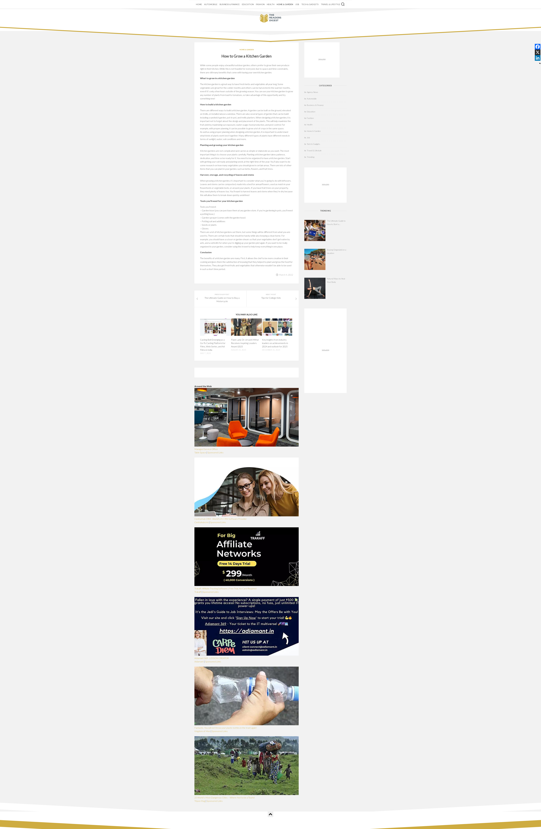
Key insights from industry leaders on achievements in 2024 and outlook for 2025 (275, 343)
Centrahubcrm (201, 522)
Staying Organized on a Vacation (336, 251)
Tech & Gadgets (310, 4)
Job (297, 4)
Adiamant (199, 661)
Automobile (210, 4)
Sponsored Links (215, 452)
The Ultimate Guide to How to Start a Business (336, 223)
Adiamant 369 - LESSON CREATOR (211, 658)
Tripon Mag (199, 801)
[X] (537, 52)
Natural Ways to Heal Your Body (336, 280)
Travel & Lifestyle (330, 4)
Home (199, 4)
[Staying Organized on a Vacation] (314, 259)
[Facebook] (537, 46)
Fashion (260, 4)
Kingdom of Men (202, 731)
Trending (310, 157)
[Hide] (540, 63)
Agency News (312, 92)
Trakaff (197, 591)
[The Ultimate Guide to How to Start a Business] (314, 230)
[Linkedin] (537, 58)
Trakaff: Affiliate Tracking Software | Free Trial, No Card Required (225, 588)
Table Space (200, 452)
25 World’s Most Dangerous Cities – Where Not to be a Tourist (224, 797)
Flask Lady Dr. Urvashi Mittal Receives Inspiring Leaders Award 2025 (245, 343)
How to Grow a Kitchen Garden (246, 56)
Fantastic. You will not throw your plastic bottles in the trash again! (225, 727)
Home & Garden (285, 4)
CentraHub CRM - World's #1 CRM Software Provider (220, 518)
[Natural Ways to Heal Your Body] (314, 288)
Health (270, 4)
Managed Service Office (206, 449)
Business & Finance (230, 4)
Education (248, 4)
